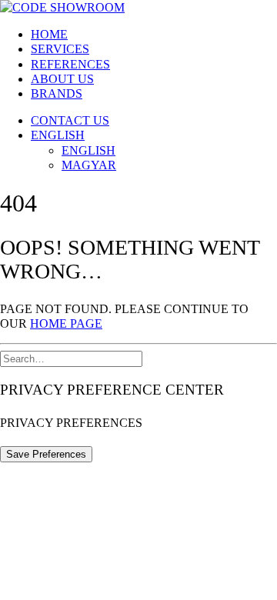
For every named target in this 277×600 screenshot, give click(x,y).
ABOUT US (62, 78)
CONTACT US (70, 120)
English (58, 135)
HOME (49, 34)
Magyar (89, 165)
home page (66, 323)
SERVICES (60, 48)
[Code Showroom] (138, 7)
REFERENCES (70, 64)
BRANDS (56, 93)
